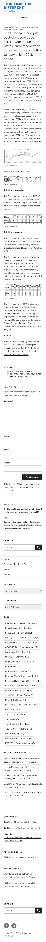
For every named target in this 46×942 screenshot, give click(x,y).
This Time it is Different (18, 5)
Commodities (13, 642)
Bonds (10, 633)
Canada (22, 637)
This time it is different (17, 724)
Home (6, 559)
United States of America (19, 738)
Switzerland (12, 719)
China (34, 637)
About (6, 569)
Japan (9, 695)
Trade (10, 368)
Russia (22, 374)
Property (10, 705)
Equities (29, 662)
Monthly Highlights (15, 700)
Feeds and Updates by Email (16, 564)
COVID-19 (11, 647)
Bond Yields (25, 633)
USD (9, 743)
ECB (8, 657)
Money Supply (25, 695)
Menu (24, 18)
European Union (24, 372)
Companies (30, 642)
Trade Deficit (25, 729)
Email (7, 449)
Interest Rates (13, 690)
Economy (22, 657)
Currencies (12, 652)
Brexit (9, 637)
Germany (22, 685)
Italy (28, 690)
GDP (9, 685)
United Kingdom (14, 733)
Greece (35, 685)
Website (8, 463)
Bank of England (28, 623)
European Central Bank (17, 671)
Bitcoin (28, 628)
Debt (26, 652)
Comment (9, 401)
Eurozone (11, 681)
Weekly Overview (25, 743)
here (11, 857)
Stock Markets (13, 710)
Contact (7, 575)
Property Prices (27, 705)
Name (7, 436)
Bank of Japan (12, 628)
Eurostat (12, 374)
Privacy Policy (9, 933)
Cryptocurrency (29, 647)
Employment (12, 662)
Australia (10, 623)
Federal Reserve (30, 681)
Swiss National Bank (15, 714)
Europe (11, 372)
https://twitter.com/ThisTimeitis (26, 828)
